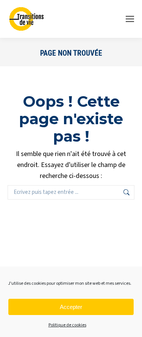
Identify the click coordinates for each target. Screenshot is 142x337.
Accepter (71, 307)
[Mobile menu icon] (129, 18)
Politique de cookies (67, 325)
